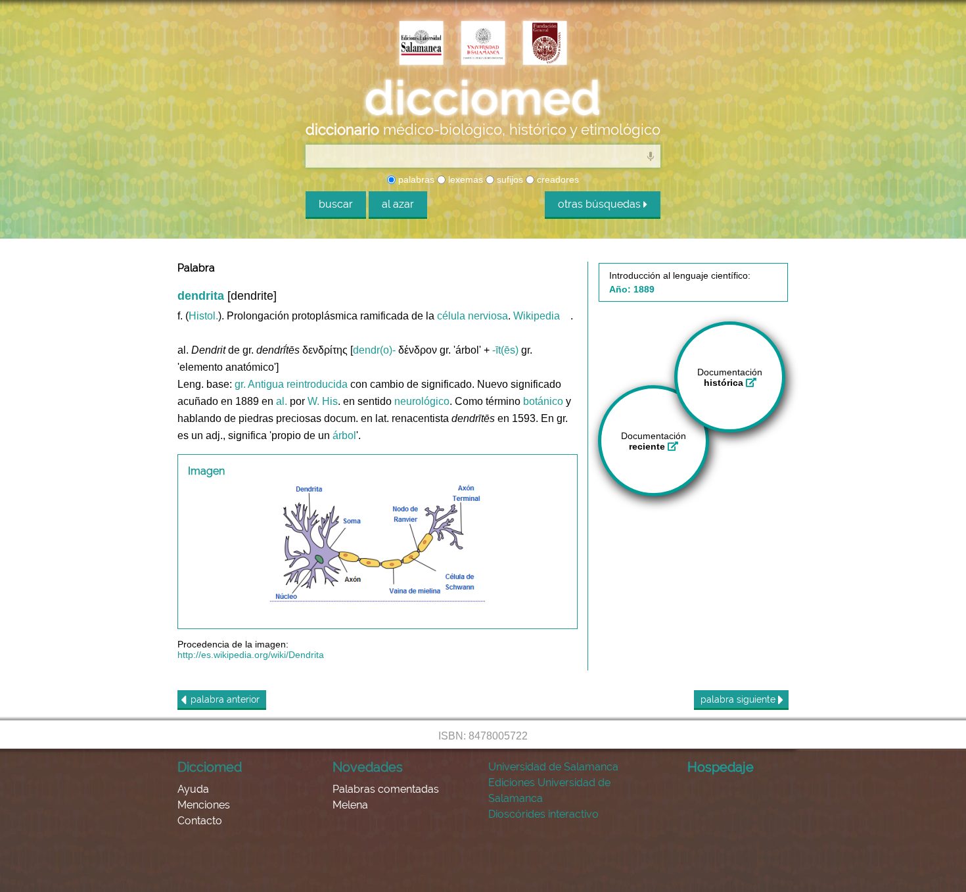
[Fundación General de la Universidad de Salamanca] (544, 44)
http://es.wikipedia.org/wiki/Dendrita (250, 654)
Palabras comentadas (386, 789)
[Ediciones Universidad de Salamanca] (421, 44)
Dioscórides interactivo (543, 814)
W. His (323, 401)
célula (451, 315)
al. (281, 401)
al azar (398, 204)
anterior (225, 699)
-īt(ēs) (505, 350)
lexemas (464, 179)
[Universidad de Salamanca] (483, 44)
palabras (415, 179)
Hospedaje (720, 767)
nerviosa (488, 315)
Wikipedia (536, 315)
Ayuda (193, 789)
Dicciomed (209, 767)
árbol (344, 435)
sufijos (508, 179)
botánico (543, 401)
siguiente (739, 699)
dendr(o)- (374, 350)
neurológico (421, 401)
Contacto (199, 820)
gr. (240, 384)
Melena (350, 805)
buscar (336, 204)
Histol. (203, 315)
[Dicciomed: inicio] (483, 98)
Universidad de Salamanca (553, 767)
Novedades (368, 767)
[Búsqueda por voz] (650, 156)
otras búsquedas (600, 204)
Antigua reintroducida (298, 384)
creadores (556, 179)
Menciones (203, 805)
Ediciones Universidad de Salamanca (549, 790)
